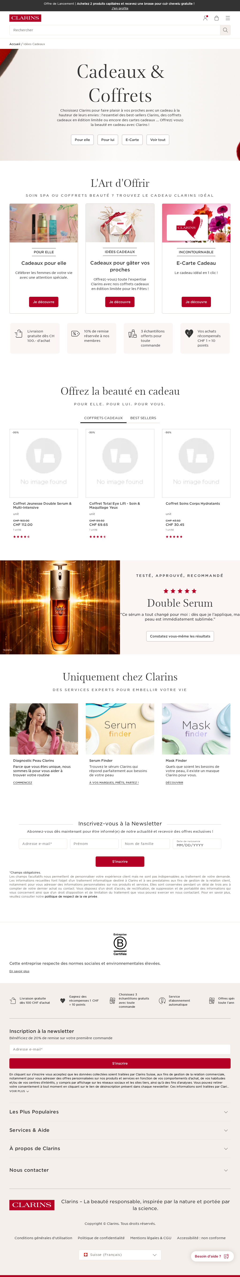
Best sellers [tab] (143, 418)
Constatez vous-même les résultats (180, 636)
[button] (212, 1256)
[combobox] (120, 1251)
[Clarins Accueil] (25, 18)
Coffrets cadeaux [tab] (103, 418)
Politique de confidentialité (101, 1234)
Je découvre (43, 302)
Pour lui (107, 140)
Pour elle (82, 140)
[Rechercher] (225, 30)
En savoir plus (19, 971)
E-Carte (132, 140)
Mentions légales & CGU (150, 1234)
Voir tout (157, 140)
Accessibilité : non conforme (201, 1234)
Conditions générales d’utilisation (43, 1234)
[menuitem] (205, 18)
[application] (43, 258)
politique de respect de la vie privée (71, 896)
